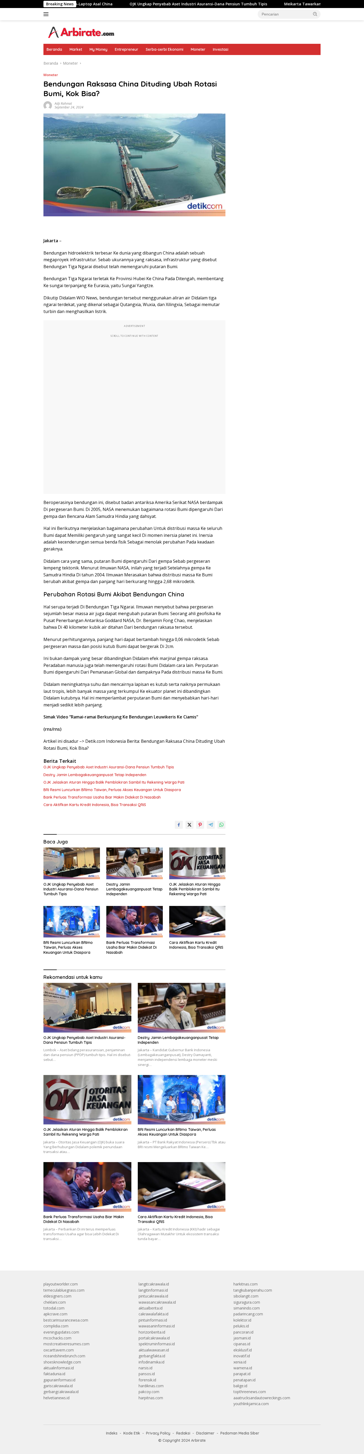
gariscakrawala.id (58, 1385)
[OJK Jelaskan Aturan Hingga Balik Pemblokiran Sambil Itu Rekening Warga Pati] (197, 863)
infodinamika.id (151, 1362)
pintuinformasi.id (153, 1320)
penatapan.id (244, 1379)
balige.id (240, 1385)
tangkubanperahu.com (252, 1290)
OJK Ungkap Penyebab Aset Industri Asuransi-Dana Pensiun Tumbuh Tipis (159, 4)
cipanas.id (241, 1343)
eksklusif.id (242, 1350)
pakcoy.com (149, 1391)
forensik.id (147, 1379)
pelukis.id (241, 1325)
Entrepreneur (126, 49)
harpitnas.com (151, 1397)
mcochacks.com (57, 1337)
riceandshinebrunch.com (64, 1355)
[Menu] (47, 14)
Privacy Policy (158, 1433)
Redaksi (183, 1433)
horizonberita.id (152, 1332)
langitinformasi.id (153, 1290)
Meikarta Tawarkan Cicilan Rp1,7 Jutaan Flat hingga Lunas (300, 4)
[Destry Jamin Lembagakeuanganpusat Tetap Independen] (134, 863)
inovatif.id (241, 1355)
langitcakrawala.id (154, 1284)
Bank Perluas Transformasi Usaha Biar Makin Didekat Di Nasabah (102, 797)
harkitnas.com (245, 1284)
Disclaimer (205, 1433)
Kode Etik (131, 1433)
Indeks (112, 1433)
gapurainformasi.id (59, 1379)
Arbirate (198, 1440)
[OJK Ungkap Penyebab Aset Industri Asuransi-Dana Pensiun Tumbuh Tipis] (71, 863)
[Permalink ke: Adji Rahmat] (47, 105)
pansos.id (147, 1373)
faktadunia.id (54, 1373)
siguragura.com (246, 1302)
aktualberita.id (151, 1308)
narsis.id (145, 1367)
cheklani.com (54, 1302)
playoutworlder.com (60, 1284)
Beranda (54, 49)
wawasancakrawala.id (157, 1302)
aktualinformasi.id (58, 1367)
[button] (315, 14)
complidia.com (55, 1325)
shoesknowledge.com (62, 1362)
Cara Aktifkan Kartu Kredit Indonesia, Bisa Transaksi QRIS (94, 804)
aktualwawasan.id (154, 1350)
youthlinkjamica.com (251, 1403)
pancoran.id (243, 1332)
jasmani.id (242, 1337)
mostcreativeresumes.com (66, 1343)
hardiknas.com (151, 1385)
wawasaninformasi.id (157, 1325)
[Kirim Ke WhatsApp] (221, 825)
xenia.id (239, 1362)
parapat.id (241, 1373)
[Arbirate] (80, 31)
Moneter (198, 49)
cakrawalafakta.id (153, 1313)
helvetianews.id (56, 1397)
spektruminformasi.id (157, 1343)
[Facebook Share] (179, 825)
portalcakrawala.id (154, 1337)
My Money (98, 49)
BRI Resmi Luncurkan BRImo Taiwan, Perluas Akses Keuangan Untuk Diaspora (112, 789)
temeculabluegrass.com (63, 1290)
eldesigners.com (57, 1296)
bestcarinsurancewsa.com (65, 1320)
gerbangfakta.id (152, 1355)
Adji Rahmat (63, 103)
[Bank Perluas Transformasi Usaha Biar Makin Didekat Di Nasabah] (134, 922)
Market (76, 49)
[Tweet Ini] (189, 825)
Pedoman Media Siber (239, 1433)
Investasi (220, 49)
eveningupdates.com (61, 1332)
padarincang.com (248, 1313)
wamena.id (242, 1367)
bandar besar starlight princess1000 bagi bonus (274, 63)
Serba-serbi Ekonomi (164, 49)
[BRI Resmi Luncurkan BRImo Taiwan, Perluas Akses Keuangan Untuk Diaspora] (71, 922)
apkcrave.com (55, 1313)
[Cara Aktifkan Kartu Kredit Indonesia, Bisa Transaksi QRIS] (197, 922)
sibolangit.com (245, 1296)
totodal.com (53, 1308)
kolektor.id (242, 1320)
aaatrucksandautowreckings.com (261, 1397)
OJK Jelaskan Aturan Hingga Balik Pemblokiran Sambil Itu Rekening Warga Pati (113, 782)
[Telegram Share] (211, 825)
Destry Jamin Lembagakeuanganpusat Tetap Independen (94, 774)
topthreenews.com (249, 1391)
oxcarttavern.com (58, 1350)
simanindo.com (246, 1308)
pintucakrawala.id (153, 1296)
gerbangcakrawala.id (61, 1391)
